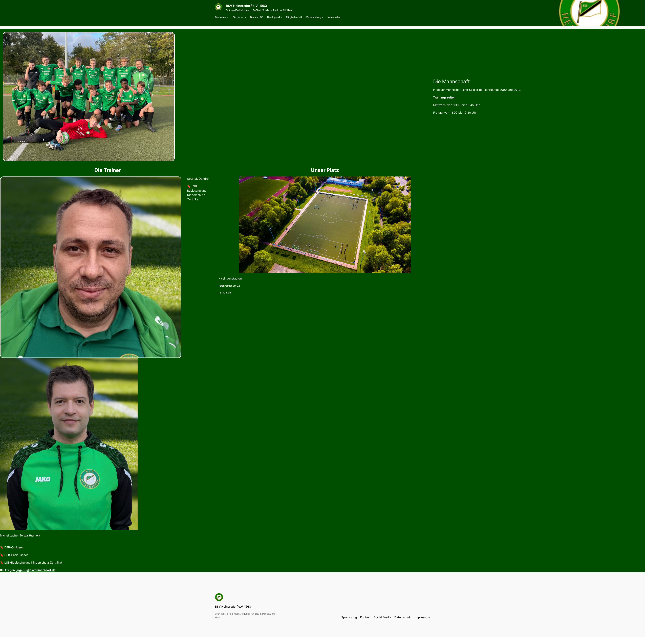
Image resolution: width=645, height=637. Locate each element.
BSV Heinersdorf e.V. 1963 (246, 6)
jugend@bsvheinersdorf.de (35, 570)
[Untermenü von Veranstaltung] (323, 17)
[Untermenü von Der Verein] (228, 17)
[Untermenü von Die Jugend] (281, 17)
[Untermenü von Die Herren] (245, 17)
